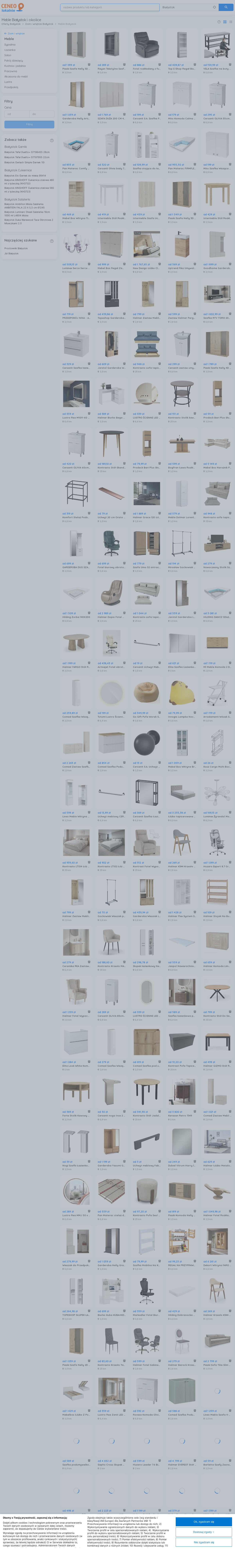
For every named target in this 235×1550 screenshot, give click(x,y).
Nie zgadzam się (204, 1542)
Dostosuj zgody (202, 1531)
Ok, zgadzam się (204, 1521)
